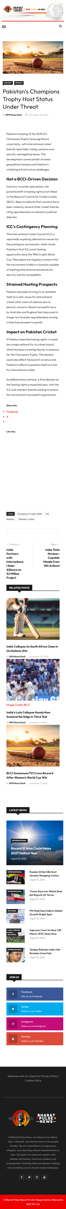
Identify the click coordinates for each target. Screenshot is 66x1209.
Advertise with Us (18, 1076)
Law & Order (14, 930)
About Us (35, 1076)
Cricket (8, 83)
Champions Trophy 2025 (29, 513)
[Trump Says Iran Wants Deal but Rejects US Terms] (16, 897)
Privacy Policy (49, 1076)
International (19, 840)
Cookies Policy (33, 1080)
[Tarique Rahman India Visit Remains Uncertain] (16, 956)
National (12, 911)
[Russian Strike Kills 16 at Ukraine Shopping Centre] (16, 878)
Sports (19, 83)
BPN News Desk (14, 114)
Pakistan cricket (26, 519)
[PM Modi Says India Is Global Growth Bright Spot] (16, 917)
